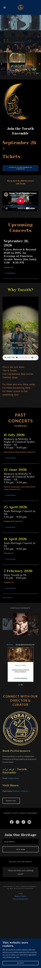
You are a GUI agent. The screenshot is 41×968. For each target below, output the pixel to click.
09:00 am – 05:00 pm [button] (20, 791)
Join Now (20, 849)
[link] (20, 7)
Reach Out (11, 800)
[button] (3, 7)
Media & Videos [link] (20, 896)
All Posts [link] (10, 645)
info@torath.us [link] (13, 778)
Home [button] (20, 893)
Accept (20, 963)
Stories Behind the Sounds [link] (25, 645)
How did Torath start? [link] (20, 899)
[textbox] (20, 841)
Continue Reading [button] (20, 678)
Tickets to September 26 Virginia (20, 168)
